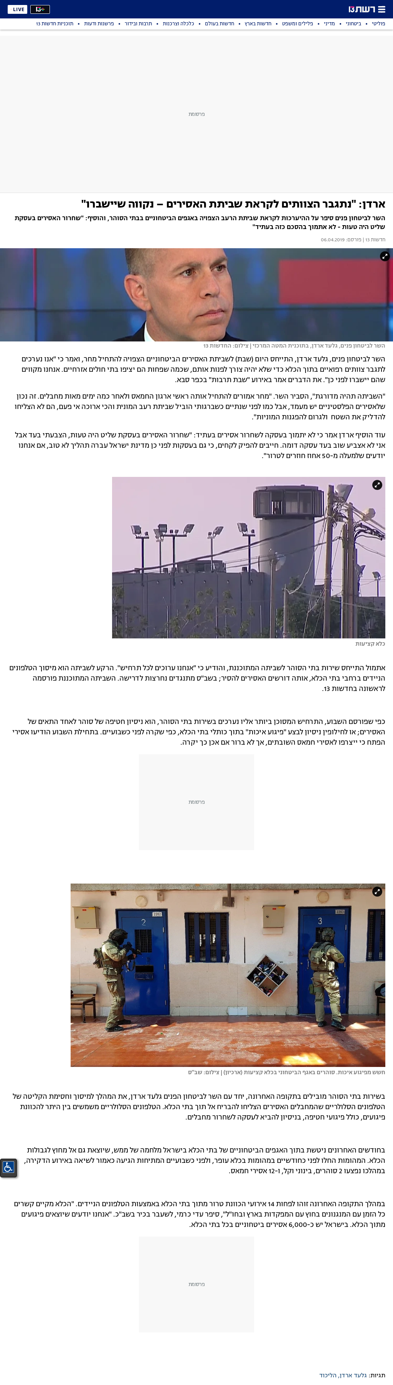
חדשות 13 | (373, 240)
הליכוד (328, 1376)
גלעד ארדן (353, 1376)
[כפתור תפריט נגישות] (8, 1167)
